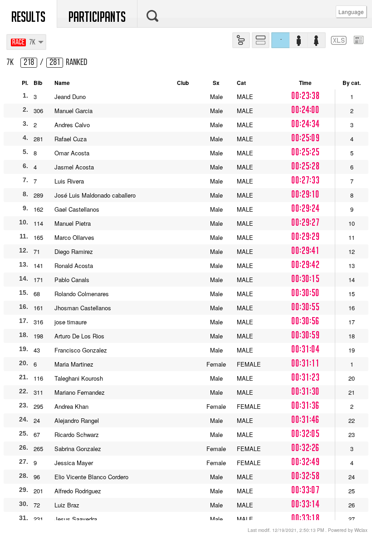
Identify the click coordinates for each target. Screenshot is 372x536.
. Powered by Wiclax (307, 530)
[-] (186, 29)
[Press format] (358, 39)
